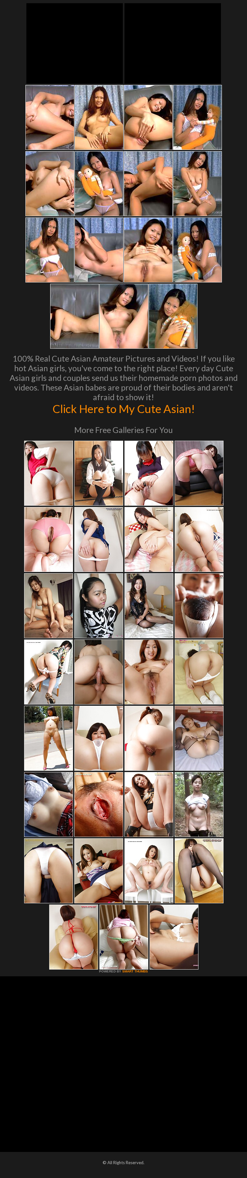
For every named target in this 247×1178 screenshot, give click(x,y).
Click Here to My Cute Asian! (123, 408)
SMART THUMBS (135, 971)
